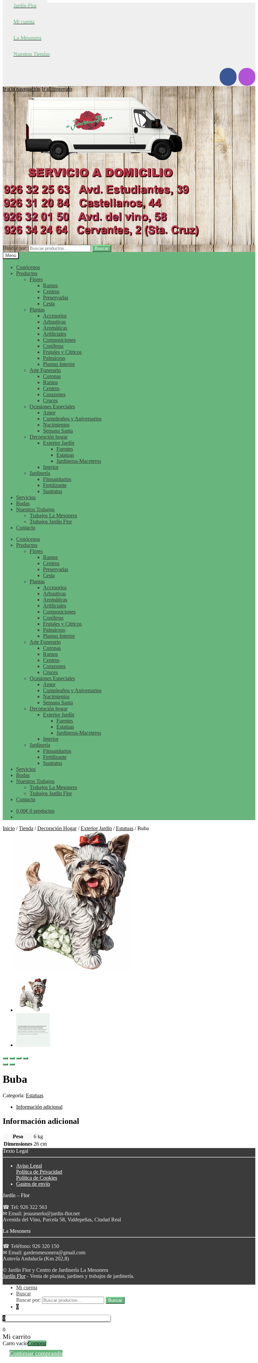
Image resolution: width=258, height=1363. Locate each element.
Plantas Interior (59, 364)
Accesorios (55, 316)
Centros (51, 291)
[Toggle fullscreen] (19, 1058)
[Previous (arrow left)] (5, 1064)
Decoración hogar (49, 437)
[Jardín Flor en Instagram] (247, 77)
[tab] (135, 1107)
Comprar (37, 1343)
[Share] (12, 1058)
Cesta (49, 303)
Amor (49, 412)
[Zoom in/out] (25, 1058)
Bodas (23, 503)
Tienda (26, 828)
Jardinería (40, 473)
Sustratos (52, 491)
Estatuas (65, 455)
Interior (50, 467)
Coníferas (53, 346)
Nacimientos (56, 425)
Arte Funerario (45, 370)
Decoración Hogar (57, 828)
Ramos (50, 285)
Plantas (37, 309)
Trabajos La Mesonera (53, 515)
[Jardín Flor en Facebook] (228, 77)
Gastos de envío (33, 1184)
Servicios (26, 497)
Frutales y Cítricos (62, 352)
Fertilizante (55, 485)
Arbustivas (54, 322)
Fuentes (64, 449)
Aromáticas (55, 328)
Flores (36, 279)
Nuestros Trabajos (35, 509)
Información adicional (39, 1107)
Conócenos (28, 267)
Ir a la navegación (21, 89)
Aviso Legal (29, 1166)
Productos (26, 273)
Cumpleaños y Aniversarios (72, 418)
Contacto (25, 527)
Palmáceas (54, 358)
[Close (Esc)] (5, 1058)
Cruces (50, 400)
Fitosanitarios (57, 479)
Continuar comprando (35, 1353)
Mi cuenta (26, 1287)
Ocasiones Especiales (52, 406)
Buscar (102, 248)
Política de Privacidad (39, 1172)
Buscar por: (15, 248)
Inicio (9, 828)
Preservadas (55, 297)
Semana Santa (58, 431)
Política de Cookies (36, 1178)
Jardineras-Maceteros (78, 461)
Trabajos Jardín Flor (51, 521)
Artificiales (54, 334)
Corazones (54, 394)
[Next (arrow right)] (12, 1064)
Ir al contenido (57, 89)
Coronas (52, 376)
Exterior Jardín (58, 443)
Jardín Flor (14, 1276)
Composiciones (59, 340)
